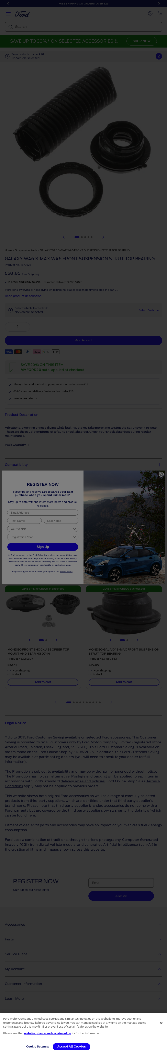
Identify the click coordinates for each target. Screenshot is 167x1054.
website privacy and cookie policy (47, 1033)
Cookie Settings (37, 1047)
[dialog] (83, 1033)
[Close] (161, 1023)
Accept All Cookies (71, 1046)
